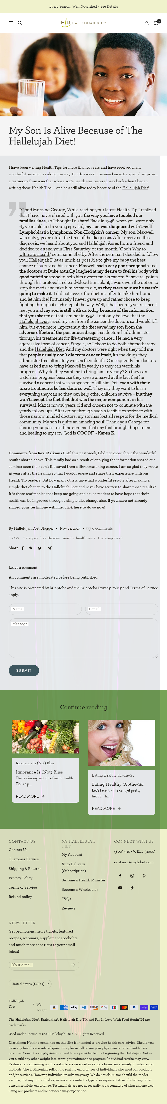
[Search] (20, 23)
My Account (72, 855)
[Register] (73, 964)
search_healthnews (78, 538)
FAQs (66, 899)
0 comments (102, 528)
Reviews (68, 908)
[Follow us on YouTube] (120, 888)
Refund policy (20, 897)
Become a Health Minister (83, 880)
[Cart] (156, 23)
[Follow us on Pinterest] (144, 876)
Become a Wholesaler (80, 890)
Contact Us (18, 850)
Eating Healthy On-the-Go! (113, 775)
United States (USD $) (28, 984)
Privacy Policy (110, 588)
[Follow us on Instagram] (132, 876)
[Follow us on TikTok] (132, 888)
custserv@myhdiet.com (134, 862)
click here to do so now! (85, 507)
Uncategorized (110, 538)
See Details (109, 6)
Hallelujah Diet (135, 188)
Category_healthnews (41, 538)
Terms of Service (144, 588)
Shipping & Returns (25, 869)
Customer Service (24, 859)
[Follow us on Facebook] (120, 876)
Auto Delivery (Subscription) (74, 867)
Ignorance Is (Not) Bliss (35, 763)
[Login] (147, 23)
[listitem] (23, 548)
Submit (24, 670)
